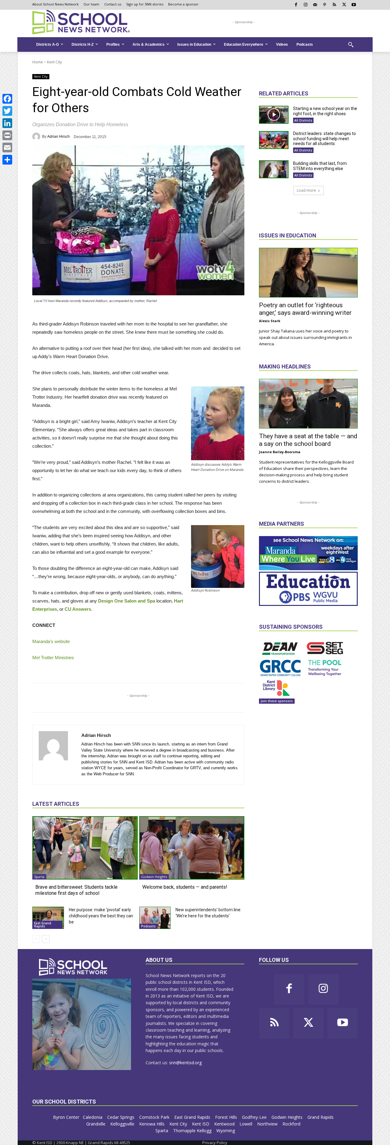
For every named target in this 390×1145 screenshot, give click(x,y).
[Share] (7, 160)
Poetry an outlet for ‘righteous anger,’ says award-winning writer (305, 308)
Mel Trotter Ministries (53, 657)
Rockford (292, 1124)
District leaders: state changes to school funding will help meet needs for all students (324, 138)
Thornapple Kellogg (193, 1130)
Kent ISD (201, 1124)
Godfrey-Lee (255, 1117)
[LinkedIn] (7, 123)
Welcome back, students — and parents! (184, 887)
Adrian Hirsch (58, 136)
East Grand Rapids (42, 924)
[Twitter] (7, 111)
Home (37, 62)
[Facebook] (7, 99)
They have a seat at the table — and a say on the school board (308, 439)
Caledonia (93, 1117)
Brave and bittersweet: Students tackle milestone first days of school (76, 890)
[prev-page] (36, 939)
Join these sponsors (277, 701)
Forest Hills (226, 1117)
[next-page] (46, 939)
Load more (306, 190)
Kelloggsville (123, 1124)
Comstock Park (155, 1117)
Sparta (39, 876)
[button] (350, 44)
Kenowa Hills (152, 1124)
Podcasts (148, 926)
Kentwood (225, 1124)
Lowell (246, 1124)
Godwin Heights (154, 876)
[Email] (7, 147)
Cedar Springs (121, 1117)
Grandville (96, 1124)
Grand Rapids (321, 1117)
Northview (268, 1124)
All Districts (303, 120)
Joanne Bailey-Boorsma (279, 452)
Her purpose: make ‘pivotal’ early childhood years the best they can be (101, 915)
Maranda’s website (51, 641)
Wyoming (225, 1130)
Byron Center (66, 1117)
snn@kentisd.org (185, 1062)
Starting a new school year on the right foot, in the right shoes (325, 111)
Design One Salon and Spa (126, 600)
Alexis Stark (269, 320)
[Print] (7, 135)
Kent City (54, 62)
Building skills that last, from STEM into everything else (320, 166)
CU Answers (78, 609)
